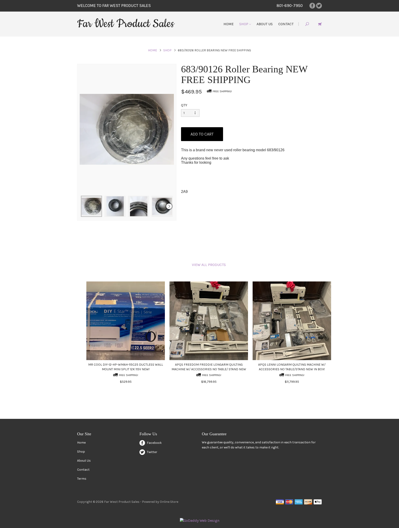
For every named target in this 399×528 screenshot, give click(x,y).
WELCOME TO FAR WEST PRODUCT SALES (114, 5)
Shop (244, 24)
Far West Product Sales (125, 23)
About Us (265, 24)
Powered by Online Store (160, 502)
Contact (285, 24)
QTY (184, 105)
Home (229, 24)
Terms (81, 479)
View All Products (209, 264)
